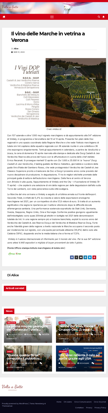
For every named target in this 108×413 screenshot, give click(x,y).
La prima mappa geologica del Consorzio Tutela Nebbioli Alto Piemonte (27, 329)
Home (59, 402)
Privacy (89, 408)
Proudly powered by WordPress (15, 403)
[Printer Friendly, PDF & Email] (14, 253)
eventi (61, 323)
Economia (63, 351)
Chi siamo (68, 402)
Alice (16, 48)
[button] (99, 16)
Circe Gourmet (100, 402)
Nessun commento (15, 367)
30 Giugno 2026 (16, 363)
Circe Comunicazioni (83, 402)
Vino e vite (11, 323)
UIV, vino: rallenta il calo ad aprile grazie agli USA (79, 356)
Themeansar (7, 406)
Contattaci (79, 408)
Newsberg (39, 403)
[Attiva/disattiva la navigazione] (52, 17)
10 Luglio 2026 (16, 334)
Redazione (32, 334)
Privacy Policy (100, 408)
